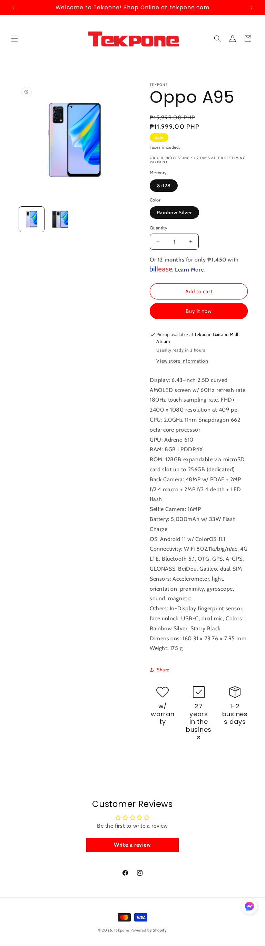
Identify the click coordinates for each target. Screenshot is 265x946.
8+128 (163, 186)
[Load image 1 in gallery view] (31, 219)
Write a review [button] (132, 844)
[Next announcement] (251, 7)
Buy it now (199, 311)
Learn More (189, 269)
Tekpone (121, 930)
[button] (14, 38)
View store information (182, 361)
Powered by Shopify (148, 930)
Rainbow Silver (174, 212)
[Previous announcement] (13, 7)
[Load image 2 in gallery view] (60, 219)
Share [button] (163, 670)
